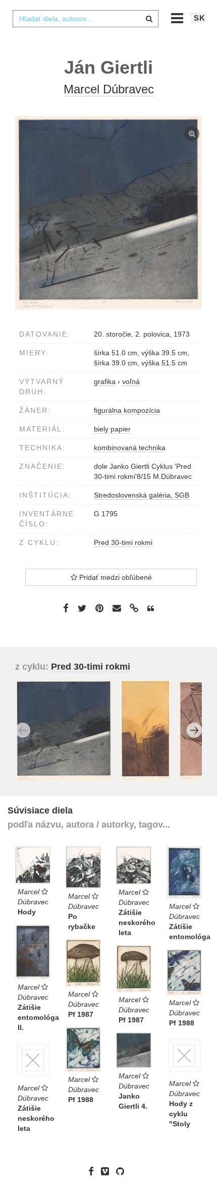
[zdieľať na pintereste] (99, 608)
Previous (22, 730)
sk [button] (199, 18)
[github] (122, 1171)
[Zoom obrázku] (108, 212)
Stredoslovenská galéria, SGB (141, 495)
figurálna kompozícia (127, 410)
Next (194, 730)
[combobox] (85, 18)
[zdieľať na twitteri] (82, 608)
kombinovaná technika (130, 448)
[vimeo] (107, 1171)
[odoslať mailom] (116, 608)
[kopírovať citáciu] (150, 608)
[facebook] (93, 1171)
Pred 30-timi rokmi (123, 542)
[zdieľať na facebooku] (66, 608)
